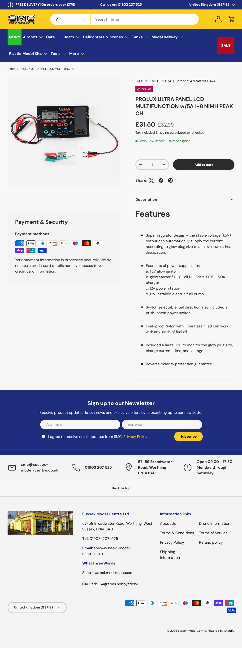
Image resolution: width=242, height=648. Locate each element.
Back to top (121, 488)
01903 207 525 (130, 4)
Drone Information (214, 523)
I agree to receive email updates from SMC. (97, 436)
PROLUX (141, 81)
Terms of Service (213, 532)
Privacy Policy (135, 436)
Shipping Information (170, 554)
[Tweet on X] (151, 180)
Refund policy (211, 542)
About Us (168, 523)
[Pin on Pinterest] (170, 180)
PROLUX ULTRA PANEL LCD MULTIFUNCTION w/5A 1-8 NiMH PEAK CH (48, 68)
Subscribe (188, 436)
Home (11, 68)
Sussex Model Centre (192, 631)
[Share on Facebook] (161, 180)
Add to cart (203, 165)
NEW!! (14, 37)
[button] (231, 19)
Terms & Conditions (177, 532)
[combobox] (124, 19)
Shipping (162, 132)
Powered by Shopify (220, 631)
